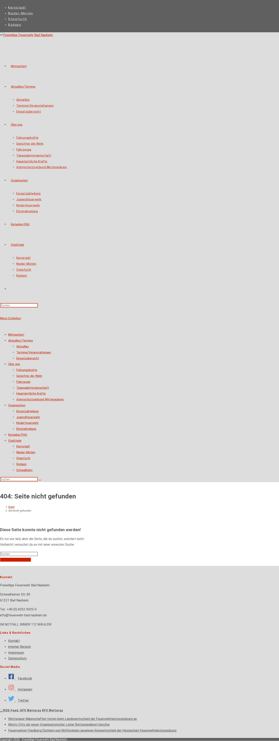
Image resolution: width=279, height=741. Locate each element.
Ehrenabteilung (26, 429)
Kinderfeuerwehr (27, 423)
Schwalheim (24, 470)
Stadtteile (14, 441)
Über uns (14, 364)
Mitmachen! (16, 334)
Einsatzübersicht (27, 358)
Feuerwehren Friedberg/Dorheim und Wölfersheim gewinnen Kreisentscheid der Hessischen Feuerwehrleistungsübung (92, 730)
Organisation (16, 405)
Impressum (16, 653)
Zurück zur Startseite (15, 560)
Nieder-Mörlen (20, 13)
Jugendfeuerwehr (28, 417)
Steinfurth (17, 19)
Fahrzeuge (23, 382)
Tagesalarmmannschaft (32, 388)
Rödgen (14, 24)
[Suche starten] (40, 480)
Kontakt (14, 641)
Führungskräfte (26, 370)
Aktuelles (22, 346)
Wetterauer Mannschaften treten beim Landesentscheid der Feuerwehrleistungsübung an (72, 719)
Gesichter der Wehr (29, 376)
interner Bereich (19, 647)
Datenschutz (17, 658)
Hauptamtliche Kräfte (31, 393)
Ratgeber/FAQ (17, 435)
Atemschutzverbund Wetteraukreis (40, 399)
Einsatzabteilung (27, 411)
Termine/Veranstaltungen (33, 352)
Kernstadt (17, 7)
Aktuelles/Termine (20, 340)
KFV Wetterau (52, 710)
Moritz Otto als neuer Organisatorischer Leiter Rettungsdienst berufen (59, 724)
